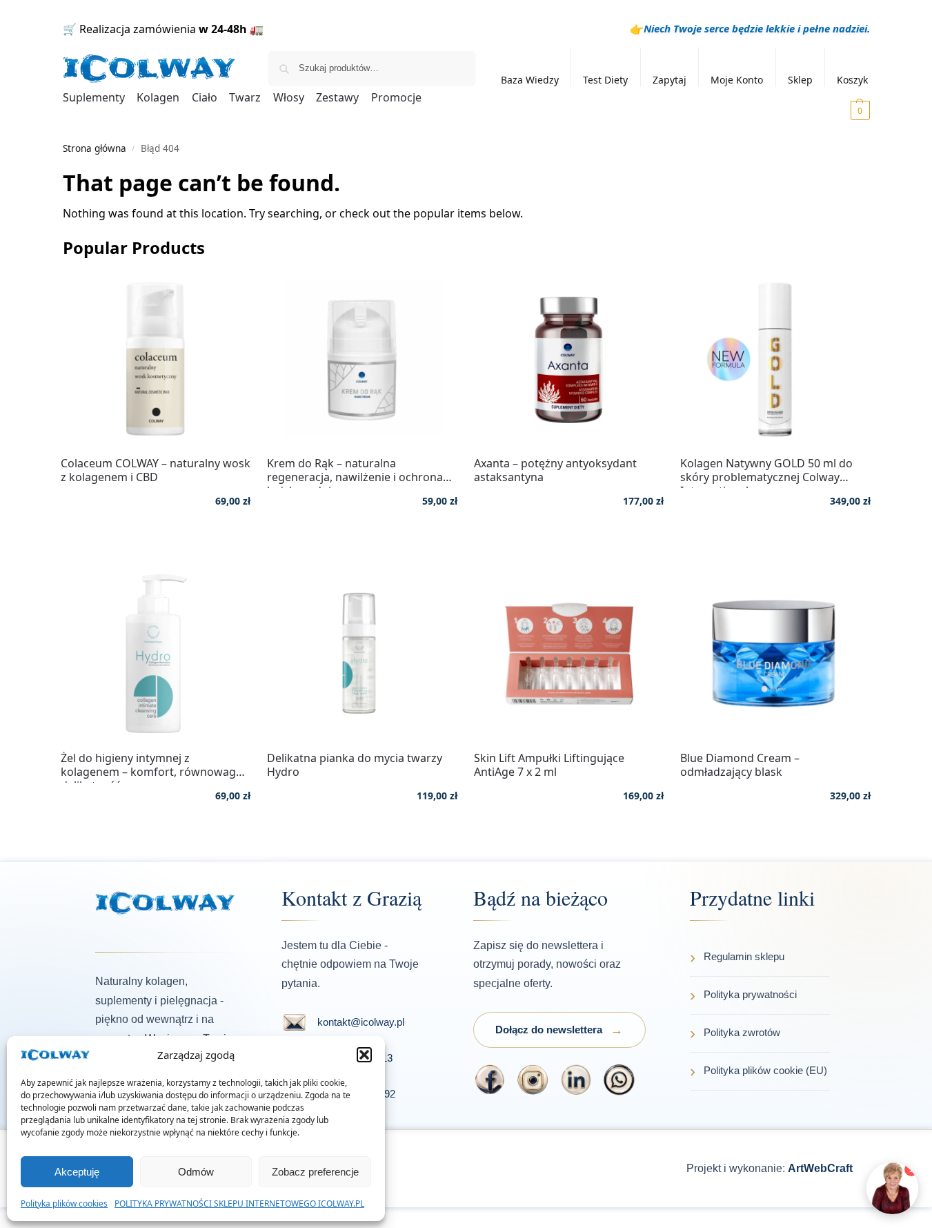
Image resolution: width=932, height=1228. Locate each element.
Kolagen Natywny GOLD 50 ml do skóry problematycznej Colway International (766, 470)
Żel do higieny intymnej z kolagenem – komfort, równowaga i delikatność (154, 765)
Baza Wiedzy (530, 79)
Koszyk (852, 79)
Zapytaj (669, 79)
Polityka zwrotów (742, 1032)
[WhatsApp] (619, 1079)
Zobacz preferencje (315, 1172)
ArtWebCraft (820, 1168)
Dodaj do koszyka (155, 541)
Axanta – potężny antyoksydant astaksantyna (555, 470)
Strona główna (94, 148)
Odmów (196, 1172)
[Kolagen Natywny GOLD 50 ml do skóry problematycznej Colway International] (775, 359)
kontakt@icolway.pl (360, 1022)
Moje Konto (737, 79)
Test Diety (605, 79)
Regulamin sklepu (744, 956)
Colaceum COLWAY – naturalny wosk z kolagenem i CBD (155, 470)
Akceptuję (76, 1172)
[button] (364, 1055)
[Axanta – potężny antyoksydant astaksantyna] (569, 359)
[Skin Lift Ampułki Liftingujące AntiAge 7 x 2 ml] (569, 653)
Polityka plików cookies (64, 1203)
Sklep (800, 79)
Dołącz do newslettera (548, 1029)
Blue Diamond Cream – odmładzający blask (740, 765)
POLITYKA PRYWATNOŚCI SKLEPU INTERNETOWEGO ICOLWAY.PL (239, 1203)
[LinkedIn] (576, 1079)
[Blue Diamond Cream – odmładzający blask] (775, 653)
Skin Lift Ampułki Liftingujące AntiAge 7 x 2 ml (549, 765)
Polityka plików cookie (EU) (765, 1070)
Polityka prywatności (750, 994)
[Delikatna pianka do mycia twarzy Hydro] (362, 653)
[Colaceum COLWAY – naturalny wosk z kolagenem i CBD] (156, 359)
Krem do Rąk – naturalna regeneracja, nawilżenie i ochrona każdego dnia (355, 470)
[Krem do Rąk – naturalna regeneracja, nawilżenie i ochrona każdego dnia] (362, 359)
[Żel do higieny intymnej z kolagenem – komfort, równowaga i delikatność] (156, 653)
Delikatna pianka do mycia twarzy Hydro (354, 765)
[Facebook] (490, 1079)
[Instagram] (533, 1079)
